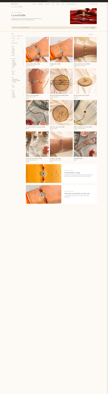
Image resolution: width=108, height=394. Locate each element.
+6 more (12, 55)
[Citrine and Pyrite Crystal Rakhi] (85, 49)
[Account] (92, 4)
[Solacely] (15, 3)
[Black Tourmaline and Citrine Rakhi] (85, 112)
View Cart (93, 27)
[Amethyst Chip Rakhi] (61, 144)
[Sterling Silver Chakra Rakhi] (37, 49)
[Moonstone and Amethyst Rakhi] (37, 144)
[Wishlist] (94, 4)
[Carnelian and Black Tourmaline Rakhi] (37, 112)
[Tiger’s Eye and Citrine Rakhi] (61, 112)
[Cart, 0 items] (96, 4)
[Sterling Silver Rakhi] (61, 49)
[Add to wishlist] (47, 38)
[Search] (90, 4)
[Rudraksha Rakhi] (85, 144)
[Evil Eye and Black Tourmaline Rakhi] (61, 81)
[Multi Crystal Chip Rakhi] (37, 81)
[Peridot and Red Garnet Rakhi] (85, 81)
